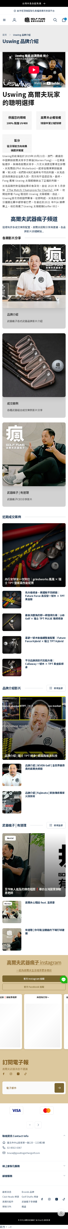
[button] (4, 19)
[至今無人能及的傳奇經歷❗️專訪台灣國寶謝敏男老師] (34, 865)
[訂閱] (59, 1088)
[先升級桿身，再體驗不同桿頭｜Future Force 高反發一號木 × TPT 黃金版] (11, 599)
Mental (10, 838)
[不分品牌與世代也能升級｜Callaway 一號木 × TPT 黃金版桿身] (11, 667)
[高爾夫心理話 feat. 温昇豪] (11, 912)
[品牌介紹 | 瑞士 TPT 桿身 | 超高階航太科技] (34, 728)
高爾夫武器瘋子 (29, 1220)
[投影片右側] (38, 1125)
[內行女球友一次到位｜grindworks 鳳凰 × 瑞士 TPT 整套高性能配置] (34, 555)
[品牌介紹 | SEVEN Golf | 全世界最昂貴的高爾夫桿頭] (11, 775)
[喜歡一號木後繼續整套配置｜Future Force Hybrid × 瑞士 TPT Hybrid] (11, 645)
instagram (34, 962)
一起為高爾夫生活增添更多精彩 (34, 970)
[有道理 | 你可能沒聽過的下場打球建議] (11, 939)
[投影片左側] (30, 1125)
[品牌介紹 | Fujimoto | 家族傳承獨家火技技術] (11, 802)
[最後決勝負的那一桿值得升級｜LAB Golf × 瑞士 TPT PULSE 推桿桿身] (11, 622)
